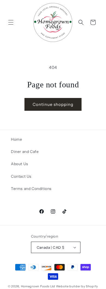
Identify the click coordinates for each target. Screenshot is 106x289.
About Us (19, 163)
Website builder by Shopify (77, 286)
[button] (11, 22)
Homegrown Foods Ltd (38, 286)
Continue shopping (53, 104)
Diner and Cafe (25, 151)
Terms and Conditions (31, 188)
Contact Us (21, 176)
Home (16, 139)
